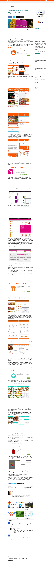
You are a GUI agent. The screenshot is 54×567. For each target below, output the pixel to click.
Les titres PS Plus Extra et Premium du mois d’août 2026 (40, 32)
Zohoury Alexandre (36, 79)
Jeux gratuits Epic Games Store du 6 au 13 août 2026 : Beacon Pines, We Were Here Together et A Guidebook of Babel (40, 38)
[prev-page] (31, 499)
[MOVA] (40, 25)
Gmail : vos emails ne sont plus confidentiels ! (12, 488)
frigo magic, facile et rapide (15, 167)
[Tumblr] (44, 0)
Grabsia (35, 76)
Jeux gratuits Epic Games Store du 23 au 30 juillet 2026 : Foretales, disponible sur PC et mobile (40, 47)
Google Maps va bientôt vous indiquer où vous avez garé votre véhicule (11, 508)
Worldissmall (36, 88)
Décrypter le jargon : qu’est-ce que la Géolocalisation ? (39, 49)
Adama (35, 60)
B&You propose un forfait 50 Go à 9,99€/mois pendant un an (28, 488)
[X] (45, 0)
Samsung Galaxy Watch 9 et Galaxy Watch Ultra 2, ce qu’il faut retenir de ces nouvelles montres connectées (40, 44)
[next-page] (32, 499)
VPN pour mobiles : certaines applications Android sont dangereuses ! (19, 518)
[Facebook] (40, 0)
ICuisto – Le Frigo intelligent (15, 48)
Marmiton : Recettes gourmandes (17, 283)
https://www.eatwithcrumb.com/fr (25, 523)
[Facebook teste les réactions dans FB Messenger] (20, 504)
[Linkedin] (41, 0)
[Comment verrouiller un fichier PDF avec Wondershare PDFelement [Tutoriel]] (29, 514)
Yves (11, 522)
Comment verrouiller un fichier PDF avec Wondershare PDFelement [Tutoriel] (28, 518)
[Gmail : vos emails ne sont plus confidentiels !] (12, 514)
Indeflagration (36, 87)
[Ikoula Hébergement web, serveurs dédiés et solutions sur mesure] (40, 22)
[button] (46, 2)
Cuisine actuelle (12, 370)
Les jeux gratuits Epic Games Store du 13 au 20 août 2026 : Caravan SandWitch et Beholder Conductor (40, 35)
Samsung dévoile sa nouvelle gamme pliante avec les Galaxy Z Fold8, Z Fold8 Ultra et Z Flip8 (40, 51)
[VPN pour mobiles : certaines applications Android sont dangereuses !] (20, 514)
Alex (8, 13)
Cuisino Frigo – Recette (14, 446)
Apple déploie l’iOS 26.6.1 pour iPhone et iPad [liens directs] (40, 30)
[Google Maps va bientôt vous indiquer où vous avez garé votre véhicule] (12, 504)
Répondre (11, 526)
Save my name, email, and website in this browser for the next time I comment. (17, 558)
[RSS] (43, 0)
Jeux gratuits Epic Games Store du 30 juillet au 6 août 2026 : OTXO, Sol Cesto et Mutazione (40, 42)
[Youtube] (46, 0)
